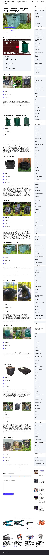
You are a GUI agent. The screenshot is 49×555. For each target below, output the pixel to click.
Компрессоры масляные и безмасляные (38, 357)
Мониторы (36, 215)
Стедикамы (36, 436)
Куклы (36, 153)
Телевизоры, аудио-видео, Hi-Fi (13, 2)
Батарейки (36, 333)
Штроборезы (37, 414)
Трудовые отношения (38, 453)
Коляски (36, 147)
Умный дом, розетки (38, 65)
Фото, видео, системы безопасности (38, 455)
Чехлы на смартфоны (38, 439)
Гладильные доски (37, 102)
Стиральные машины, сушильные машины (39, 56)
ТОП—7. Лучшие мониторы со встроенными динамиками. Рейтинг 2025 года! (42, 499)
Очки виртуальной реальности (39, 430)
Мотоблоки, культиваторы (38, 369)
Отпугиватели (37, 375)
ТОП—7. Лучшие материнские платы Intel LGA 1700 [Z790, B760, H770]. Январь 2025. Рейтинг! (42, 482)
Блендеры (36, 268)
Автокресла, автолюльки (38, 127)
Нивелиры (36, 372)
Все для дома (37, 96)
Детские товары (37, 124)
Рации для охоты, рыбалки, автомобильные (39, 329)
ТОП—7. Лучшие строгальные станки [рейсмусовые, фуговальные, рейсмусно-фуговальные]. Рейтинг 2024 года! (40, 544)
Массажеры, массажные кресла (39, 248)
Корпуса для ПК (37, 209)
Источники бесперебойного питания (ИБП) (39, 198)
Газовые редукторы (38, 341)
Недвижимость (37, 323)
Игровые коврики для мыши (39, 193)
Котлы (36, 358)
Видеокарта (37, 187)
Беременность (37, 321)
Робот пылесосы (37, 49)
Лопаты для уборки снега (38, 366)
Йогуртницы (37, 280)
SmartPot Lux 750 (8, 64)
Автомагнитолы (37, 77)
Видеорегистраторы (38, 82)
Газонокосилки (37, 342)
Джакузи (36, 104)
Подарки (36, 167)
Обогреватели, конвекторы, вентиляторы (39, 40)
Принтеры (36, 228)
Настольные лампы (38, 161)
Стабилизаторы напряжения (39, 52)
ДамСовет (6, 1)
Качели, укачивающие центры (39, 144)
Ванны (36, 99)
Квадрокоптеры (37, 20)
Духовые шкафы (37, 278)
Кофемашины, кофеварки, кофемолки (39, 282)
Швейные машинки (38, 119)
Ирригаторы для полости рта (39, 245)
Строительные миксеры (38, 397)
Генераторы (37, 347)
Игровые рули (37, 196)
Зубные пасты (37, 136)
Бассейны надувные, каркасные (39, 10)
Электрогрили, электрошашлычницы (38, 318)
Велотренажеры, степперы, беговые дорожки (39, 17)
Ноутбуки (36, 222)
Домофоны (36, 457)
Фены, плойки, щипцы (38, 68)
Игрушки (36, 141)
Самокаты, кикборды (38, 170)
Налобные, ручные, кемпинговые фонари (39, 37)
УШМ (36, 411)
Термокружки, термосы (38, 61)
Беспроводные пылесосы (38, 29)
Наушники (36, 428)
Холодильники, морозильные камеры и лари (39, 72)
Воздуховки (37, 339)
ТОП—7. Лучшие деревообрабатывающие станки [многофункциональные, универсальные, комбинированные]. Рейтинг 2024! (29, 544)
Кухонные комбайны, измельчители (38, 284)
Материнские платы (38, 212)
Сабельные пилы (37, 384)
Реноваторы (37, 383)
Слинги (36, 173)
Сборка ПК (36, 233)
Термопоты (36, 306)
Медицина (36, 320)
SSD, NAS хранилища (38, 182)
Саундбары (36, 450)
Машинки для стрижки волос (39, 253)
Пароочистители (37, 46)
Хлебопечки (37, 312)
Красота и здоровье (38, 234)
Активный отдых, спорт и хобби (40, 8)
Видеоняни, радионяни (38, 133)
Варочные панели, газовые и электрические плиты (39, 272)
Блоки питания (37, 184)
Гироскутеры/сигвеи (38, 135)
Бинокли (36, 13)
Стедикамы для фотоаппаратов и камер (39, 463)
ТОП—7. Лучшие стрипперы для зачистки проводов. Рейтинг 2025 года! (19, 528)
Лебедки (36, 363)
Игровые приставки (38, 138)
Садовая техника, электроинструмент (10, 27)
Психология (37, 326)
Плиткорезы (37, 381)
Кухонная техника (37, 265)
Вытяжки (36, 275)
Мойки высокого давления (39, 87)
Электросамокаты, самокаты (39, 26)
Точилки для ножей (38, 309)
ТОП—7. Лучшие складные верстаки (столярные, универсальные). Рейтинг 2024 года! (18, 543)
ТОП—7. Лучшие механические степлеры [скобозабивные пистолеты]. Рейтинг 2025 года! (8, 543)
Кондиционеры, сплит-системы (39, 32)
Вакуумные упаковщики (38, 270)
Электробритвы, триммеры (39, 262)
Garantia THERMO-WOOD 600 (10, 68)
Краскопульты (37, 360)
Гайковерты (37, 344)
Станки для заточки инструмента (39, 394)
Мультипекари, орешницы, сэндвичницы (39, 296)
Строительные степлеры (38, 399)
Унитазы (36, 116)
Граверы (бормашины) (38, 350)
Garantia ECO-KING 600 (9, 63)
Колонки (36, 203)
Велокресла (37, 130)
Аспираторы (37, 239)
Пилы (36, 380)
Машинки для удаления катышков (40, 107)
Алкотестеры (37, 236)
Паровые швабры (37, 43)
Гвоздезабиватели (37, 345)
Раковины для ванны (38, 113)
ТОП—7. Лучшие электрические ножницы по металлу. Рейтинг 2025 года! (30, 528)
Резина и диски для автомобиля (39, 90)
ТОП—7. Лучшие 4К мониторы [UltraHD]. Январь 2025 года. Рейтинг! (42, 508)
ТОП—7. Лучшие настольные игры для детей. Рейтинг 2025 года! (42, 472)
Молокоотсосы (37, 158)
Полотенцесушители (38, 110)
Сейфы (36, 420)
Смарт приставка (37, 451)
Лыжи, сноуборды (37, 21)
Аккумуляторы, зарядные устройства (38, 80)
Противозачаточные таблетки (39, 256)
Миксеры (36, 289)
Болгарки (36, 336)
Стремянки (36, 396)
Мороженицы (37, 292)
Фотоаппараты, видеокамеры (39, 460)
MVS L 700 (7, 58)
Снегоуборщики (37, 391)
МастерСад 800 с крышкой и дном (11, 59)
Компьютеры (33, 1)
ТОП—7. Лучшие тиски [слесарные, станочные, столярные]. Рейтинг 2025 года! (40, 528)
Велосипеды (37, 132)
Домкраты (36, 84)
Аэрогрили (36, 267)
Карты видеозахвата (38, 200)
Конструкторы (37, 150)
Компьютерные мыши (38, 206)
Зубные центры (37, 242)
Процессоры (37, 230)
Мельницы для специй (38, 286)
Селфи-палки (37, 433)
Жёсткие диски (37, 190)
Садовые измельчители (38, 386)
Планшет (36, 431)
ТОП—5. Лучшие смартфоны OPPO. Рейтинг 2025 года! (42, 490)
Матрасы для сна (37, 251)
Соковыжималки (37, 304)
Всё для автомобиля (38, 75)
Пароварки (36, 299)
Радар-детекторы (37, 88)
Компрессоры (37, 85)
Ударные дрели (37, 408)
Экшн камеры (37, 465)
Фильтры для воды (37, 70)
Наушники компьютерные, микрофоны (39, 220)
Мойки (36, 108)
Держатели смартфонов (38, 425)
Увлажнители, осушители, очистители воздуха (38, 63)
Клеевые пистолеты (38, 353)
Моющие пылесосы (38, 35)
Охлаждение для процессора (39, 225)
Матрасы (36, 156)
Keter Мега (7, 62)
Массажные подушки (38, 250)
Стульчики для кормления (38, 176)
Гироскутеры (37, 18)
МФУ (36, 218)
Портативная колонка (38, 445)
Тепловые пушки (37, 405)
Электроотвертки (37, 417)
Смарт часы (37, 434)
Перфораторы (37, 378)
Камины (36, 105)
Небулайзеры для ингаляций (39, 162)
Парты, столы (37, 164)
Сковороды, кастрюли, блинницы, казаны (39, 303)
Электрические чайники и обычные (39, 316)
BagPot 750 (7, 67)
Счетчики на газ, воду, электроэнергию (38, 60)
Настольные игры (37, 23)
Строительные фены (38, 402)
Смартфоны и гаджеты (38, 422)
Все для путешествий (38, 122)
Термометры (37, 259)
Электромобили (37, 179)
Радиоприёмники (37, 448)
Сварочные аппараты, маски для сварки (39, 388)
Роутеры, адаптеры (38, 231)
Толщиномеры (37, 93)
